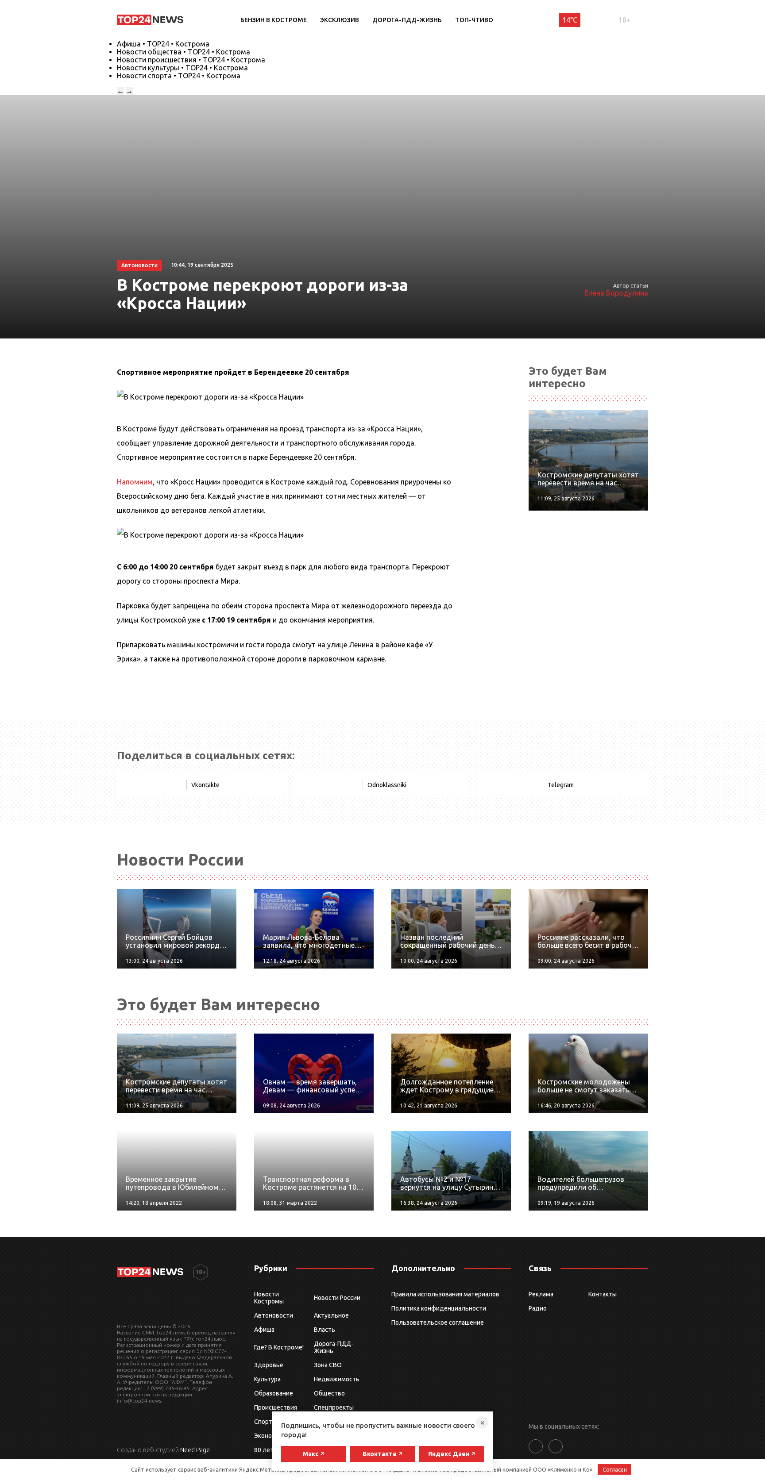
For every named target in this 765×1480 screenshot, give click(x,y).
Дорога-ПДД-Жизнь (407, 19)
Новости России (337, 1297)
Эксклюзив (339, 19)
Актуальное (331, 1315)
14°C (569, 20)
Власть (324, 1329)
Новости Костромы (269, 1298)
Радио (538, 1308)
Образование (273, 1393)
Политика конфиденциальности (438, 1308)
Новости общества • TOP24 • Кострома (183, 52)
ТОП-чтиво (474, 19)
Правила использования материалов (445, 1294)
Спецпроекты (334, 1407)
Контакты (602, 1294)
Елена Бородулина (616, 293)
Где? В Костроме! (279, 1347)
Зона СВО (328, 1365)
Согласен (615, 1469)
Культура (267, 1379)
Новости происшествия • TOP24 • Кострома (191, 60)
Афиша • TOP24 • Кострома (163, 44)
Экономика (270, 1435)
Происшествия (275, 1407)
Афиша (264, 1329)
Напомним (135, 482)
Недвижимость (336, 1379)
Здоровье (268, 1365)
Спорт (263, 1421)
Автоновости (273, 1315)
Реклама (541, 1294)
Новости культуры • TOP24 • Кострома (182, 68)
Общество (329, 1393)
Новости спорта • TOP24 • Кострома (178, 76)
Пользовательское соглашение (437, 1322)
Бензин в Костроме (273, 19)
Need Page (195, 1449)
